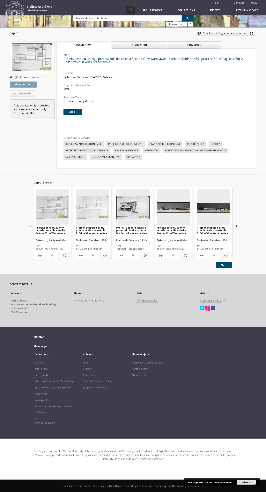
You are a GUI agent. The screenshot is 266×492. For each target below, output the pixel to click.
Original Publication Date (97, 381)
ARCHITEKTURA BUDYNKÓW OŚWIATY (86, 150)
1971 (66, 89)
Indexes (215, 10)
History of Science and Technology (53, 381)
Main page (40, 346)
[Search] (187, 18)
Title (85, 362)
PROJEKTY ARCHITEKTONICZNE (125, 144)
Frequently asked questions (147, 362)
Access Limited (29, 77)
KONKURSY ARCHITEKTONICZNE (83, 144)
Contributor (89, 375)
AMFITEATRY (151, 150)
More (224, 265)
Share (254, 3)
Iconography (41, 400)
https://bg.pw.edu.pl (211, 300)
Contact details (140, 369)
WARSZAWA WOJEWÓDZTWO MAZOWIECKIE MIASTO (195, 150)
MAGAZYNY (133, 157)
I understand (246, 482)
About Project (152, 10)
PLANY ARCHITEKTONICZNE (165, 144)
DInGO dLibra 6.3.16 (99, 486)
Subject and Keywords (95, 387)
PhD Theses (41, 369)
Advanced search (176, 24)
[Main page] (130, 10)
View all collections (44, 422)
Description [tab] (83, 44)
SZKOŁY (215, 144)
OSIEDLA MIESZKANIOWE (106, 157)
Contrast (239, 2)
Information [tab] (139, 44)
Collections (186, 10)
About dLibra (139, 375)
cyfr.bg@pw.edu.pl (147, 300)
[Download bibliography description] (40, 255)
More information (223, 482)
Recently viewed (247, 10)
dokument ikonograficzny (78, 101)
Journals (39, 362)
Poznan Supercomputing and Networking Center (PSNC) (170, 486)
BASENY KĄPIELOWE (126, 150)
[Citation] (251, 33)
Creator (87, 369)
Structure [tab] (194, 44)
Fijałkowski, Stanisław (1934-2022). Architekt (88, 77)
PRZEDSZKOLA (195, 144)
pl (218, 3)
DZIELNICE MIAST (75, 157)
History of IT (41, 375)
